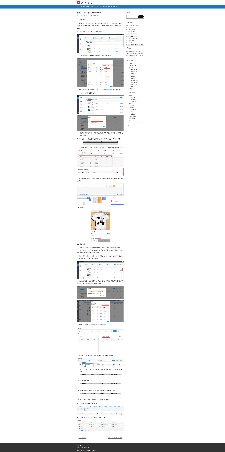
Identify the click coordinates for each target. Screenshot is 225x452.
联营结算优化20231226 (131, 38)
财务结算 (133, 78)
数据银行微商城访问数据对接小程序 (134, 44)
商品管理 (92, 15)
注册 (133, 55)
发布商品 (127, 53)
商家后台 (131, 67)
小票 (137, 53)
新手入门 (96, 15)
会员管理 (133, 76)
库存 (139, 53)
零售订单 (133, 74)
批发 (130, 103)
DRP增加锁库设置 (130, 42)
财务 (140, 55)
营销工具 (133, 84)
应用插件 (131, 107)
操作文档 (93, 6)
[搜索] (141, 16)
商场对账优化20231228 (131, 36)
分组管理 (139, 51)
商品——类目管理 (82, 438)
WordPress (94, 450)
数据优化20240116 (130, 27)
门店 (142, 55)
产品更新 (131, 65)
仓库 (129, 51)
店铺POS (131, 88)
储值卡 (137, 51)
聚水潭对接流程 (130, 40)
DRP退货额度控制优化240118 (133, 25)
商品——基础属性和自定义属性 (115, 438)
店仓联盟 (141, 53)
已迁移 (130, 63)
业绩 (127, 51)
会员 (133, 51)
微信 (127, 55)
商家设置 (133, 69)
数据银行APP (134, 99)
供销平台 (133, 82)
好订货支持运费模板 (131, 29)
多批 (132, 112)
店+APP (130, 95)
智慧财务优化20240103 (131, 34)
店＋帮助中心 (86, 2)
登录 (127, 125)
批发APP (133, 101)
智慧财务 (131, 93)
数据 (131, 55)
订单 (138, 55)
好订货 (132, 109)
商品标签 (131, 53)
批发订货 (133, 105)
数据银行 (133, 80)
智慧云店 (133, 114)
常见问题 (131, 118)
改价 (129, 55)
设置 (132, 86)
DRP (130, 90)
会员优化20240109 (130, 31)
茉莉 (82, 15)
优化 (131, 51)
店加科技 (79, 450)
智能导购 (133, 97)
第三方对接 (131, 116)
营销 (135, 55)
